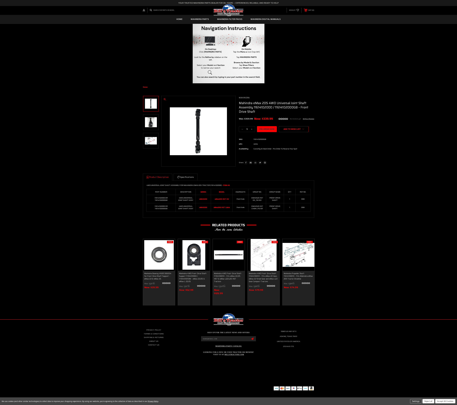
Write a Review (308, 118)
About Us (153, 341)
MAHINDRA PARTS (200, 19)
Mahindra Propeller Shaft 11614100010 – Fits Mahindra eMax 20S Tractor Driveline (298, 276)
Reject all (428, 401)
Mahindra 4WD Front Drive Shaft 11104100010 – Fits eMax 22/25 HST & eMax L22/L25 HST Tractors (227, 277)
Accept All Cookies (445, 401)
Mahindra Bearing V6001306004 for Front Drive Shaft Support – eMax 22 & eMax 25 (157, 276)
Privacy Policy (153, 330)
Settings (416, 401)
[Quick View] (170, 243)
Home (179, 19)
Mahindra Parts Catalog (228, 346)
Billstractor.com (234, 354)
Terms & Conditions (154, 333)
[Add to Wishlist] (170, 249)
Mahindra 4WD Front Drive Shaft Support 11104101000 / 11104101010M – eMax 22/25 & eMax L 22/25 (193, 277)
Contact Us (153, 345)
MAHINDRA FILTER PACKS (229, 19)
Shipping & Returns (154, 337)
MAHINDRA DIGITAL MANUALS (266, 19)
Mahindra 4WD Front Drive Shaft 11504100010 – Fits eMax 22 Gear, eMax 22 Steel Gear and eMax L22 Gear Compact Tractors (263, 277)
